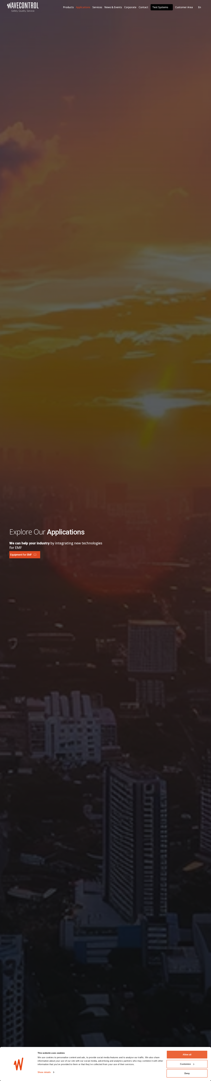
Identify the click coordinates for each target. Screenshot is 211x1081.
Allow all (187, 1054)
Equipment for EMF (21, 554)
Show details (44, 1072)
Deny (187, 1073)
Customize (185, 1064)
